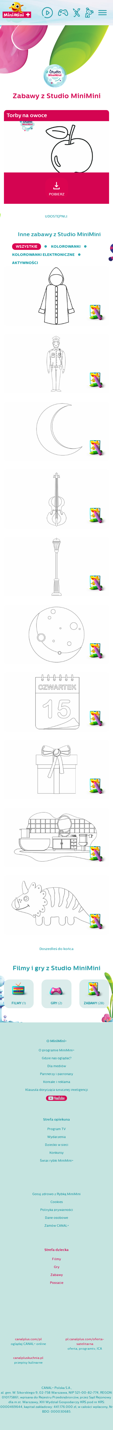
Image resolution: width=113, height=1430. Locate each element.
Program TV (56, 1129)
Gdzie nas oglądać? (56, 1058)
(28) (94, 1003)
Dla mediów (56, 1066)
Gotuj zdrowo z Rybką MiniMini (56, 1194)
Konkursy (56, 1152)
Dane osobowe (56, 1217)
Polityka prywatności (56, 1209)
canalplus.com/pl (28, 1339)
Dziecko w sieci (56, 1144)
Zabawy (56, 1274)
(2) (56, 1003)
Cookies (56, 1202)
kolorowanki (66, 246)
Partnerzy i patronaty (56, 1074)
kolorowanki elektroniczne (43, 254)
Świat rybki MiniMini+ (56, 1160)
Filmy (56, 1259)
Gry (56, 1267)
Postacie (56, 1282)
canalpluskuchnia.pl (28, 1358)
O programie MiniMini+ (56, 1050)
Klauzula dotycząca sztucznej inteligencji (56, 1089)
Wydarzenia (56, 1137)
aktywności (25, 262)
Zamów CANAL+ (56, 1225)
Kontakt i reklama (56, 1081)
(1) (19, 1003)
